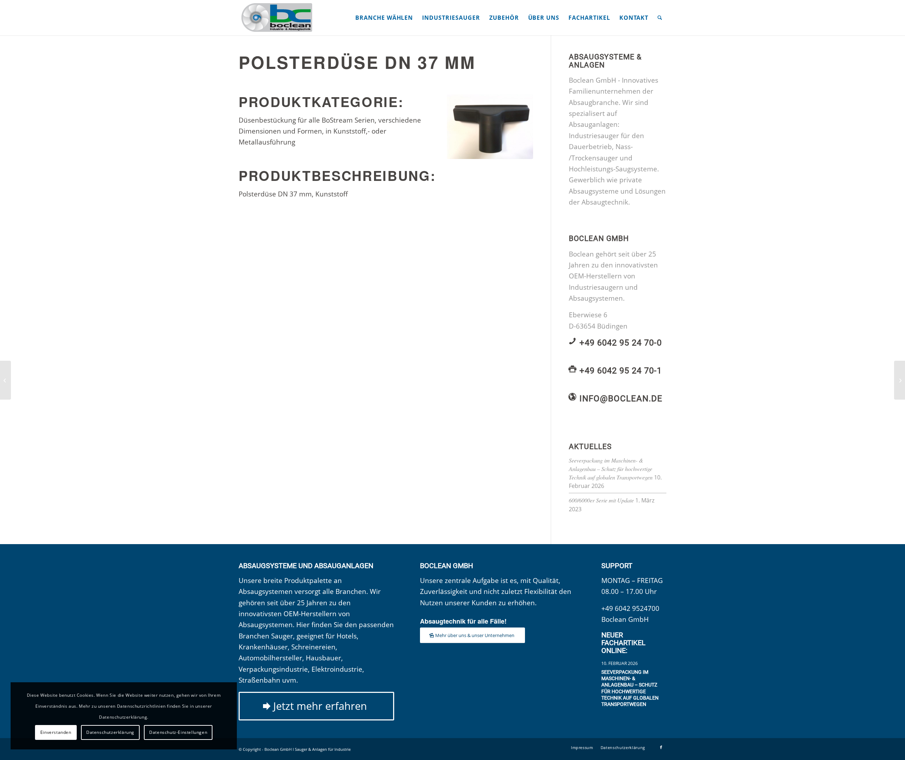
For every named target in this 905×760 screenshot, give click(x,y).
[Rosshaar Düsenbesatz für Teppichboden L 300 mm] (899, 380)
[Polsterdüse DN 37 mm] (490, 126)
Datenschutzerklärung (110, 732)
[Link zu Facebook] (661, 747)
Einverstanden (55, 732)
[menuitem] (384, 17)
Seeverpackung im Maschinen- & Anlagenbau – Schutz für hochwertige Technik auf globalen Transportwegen (611, 468)
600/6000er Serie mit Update (601, 500)
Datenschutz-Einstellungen (178, 732)
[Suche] (660, 17)
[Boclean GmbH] (277, 17)
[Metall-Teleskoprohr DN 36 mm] (5, 380)
